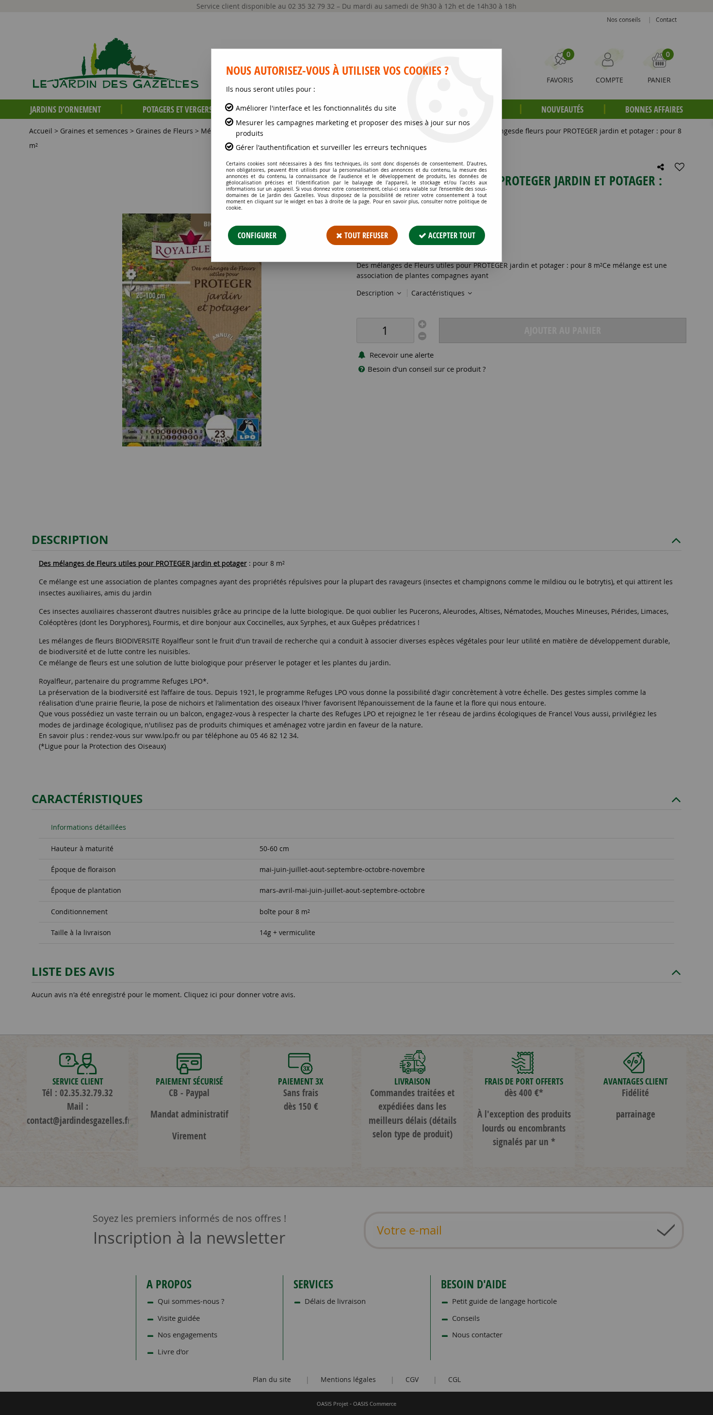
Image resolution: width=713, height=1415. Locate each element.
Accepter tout (450, 235)
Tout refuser (365, 235)
